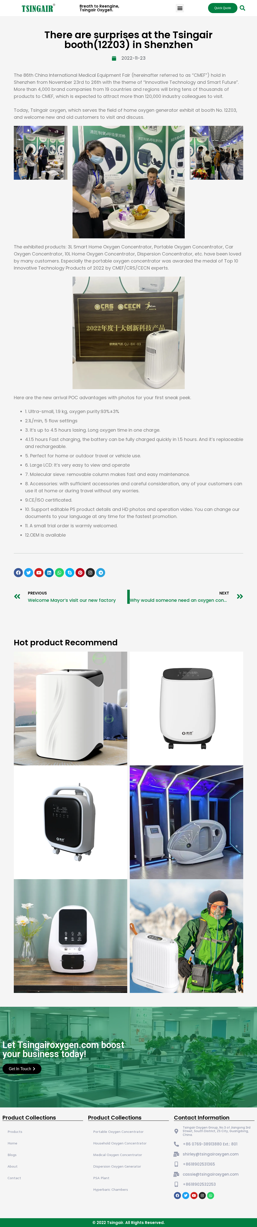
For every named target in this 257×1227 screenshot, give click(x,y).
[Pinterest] (80, 572)
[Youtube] (38, 572)
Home (12, 1143)
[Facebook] (18, 572)
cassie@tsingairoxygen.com (211, 1174)
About (13, 1166)
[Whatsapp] (59, 572)
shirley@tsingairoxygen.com (211, 1154)
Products (15, 1131)
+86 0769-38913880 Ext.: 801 (210, 1144)
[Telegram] (100, 572)
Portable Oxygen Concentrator (118, 1131)
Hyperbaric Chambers (110, 1189)
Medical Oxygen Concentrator (117, 1155)
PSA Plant (101, 1178)
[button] (180, 8)
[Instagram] (90, 572)
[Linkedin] (49, 572)
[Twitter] (28, 572)
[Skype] (69, 572)
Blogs (12, 1155)
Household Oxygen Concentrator (120, 1143)
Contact (14, 1178)
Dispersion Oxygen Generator (117, 1166)
